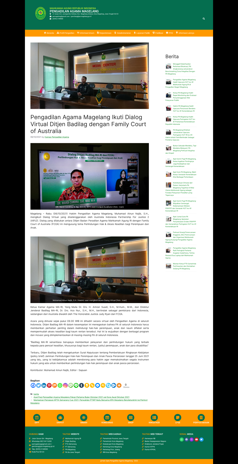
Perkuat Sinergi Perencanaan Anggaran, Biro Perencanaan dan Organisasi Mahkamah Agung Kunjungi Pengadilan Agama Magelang (180, 237)
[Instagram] (65, 385)
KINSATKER (154, 422)
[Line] (76, 385)
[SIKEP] (130, 417)
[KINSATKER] (154, 417)
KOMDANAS (107, 422)
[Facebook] (33, 385)
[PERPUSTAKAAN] (201, 417)
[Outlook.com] (113, 385)
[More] (119, 385)
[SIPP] (36, 417)
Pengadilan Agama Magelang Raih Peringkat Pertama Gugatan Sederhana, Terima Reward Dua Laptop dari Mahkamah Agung (180, 253)
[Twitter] (38, 385)
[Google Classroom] (103, 385)
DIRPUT (60, 422)
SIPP (37, 422)
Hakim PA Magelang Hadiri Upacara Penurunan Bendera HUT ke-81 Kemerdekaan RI (184, 108)
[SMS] (70, 385)
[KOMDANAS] (107, 417)
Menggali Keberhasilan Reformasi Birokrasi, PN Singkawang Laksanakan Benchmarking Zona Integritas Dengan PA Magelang (180, 69)
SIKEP (131, 422)
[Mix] (54, 385)
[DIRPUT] (60, 417)
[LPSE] (177, 417)
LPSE (177, 422)
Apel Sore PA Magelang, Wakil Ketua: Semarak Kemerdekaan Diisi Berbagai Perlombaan (184, 174)
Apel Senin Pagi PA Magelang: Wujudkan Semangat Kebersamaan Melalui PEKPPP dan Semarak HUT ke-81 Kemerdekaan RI (180, 206)
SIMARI (83, 422)
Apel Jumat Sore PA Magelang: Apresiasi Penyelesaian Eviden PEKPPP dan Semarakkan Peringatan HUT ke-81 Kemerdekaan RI (180, 222)
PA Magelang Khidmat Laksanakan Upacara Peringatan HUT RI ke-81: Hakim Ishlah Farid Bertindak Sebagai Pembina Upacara (179, 135)
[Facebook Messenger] (97, 385)
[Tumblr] (81, 385)
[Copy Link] (92, 385)
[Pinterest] (49, 385)
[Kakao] (86, 385)
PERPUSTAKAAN (201, 422)
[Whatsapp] (60, 385)
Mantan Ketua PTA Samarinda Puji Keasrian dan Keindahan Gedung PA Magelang (184, 266)
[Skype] (108, 385)
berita (36, 394)
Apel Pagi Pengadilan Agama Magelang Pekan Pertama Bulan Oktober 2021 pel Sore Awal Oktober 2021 (81, 397)
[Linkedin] (43, 385)
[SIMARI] (83, 417)
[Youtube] (196, 439)
